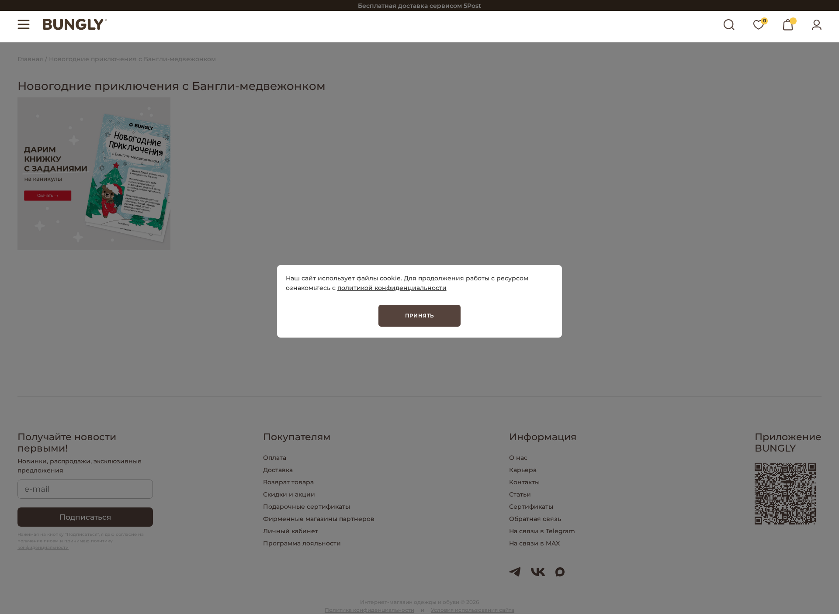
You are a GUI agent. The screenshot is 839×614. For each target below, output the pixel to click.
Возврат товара (288, 482)
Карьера (523, 470)
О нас (518, 458)
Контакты (524, 482)
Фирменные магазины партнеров (318, 519)
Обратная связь (535, 519)
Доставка (278, 470)
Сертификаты (531, 507)
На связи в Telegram (542, 531)
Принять (419, 315)
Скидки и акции (289, 494)
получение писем (38, 541)
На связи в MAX (534, 543)
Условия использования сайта (472, 610)
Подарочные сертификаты (306, 507)
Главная (30, 59)
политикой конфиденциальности (392, 288)
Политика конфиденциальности (369, 610)
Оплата (274, 458)
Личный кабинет (290, 531)
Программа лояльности (302, 543)
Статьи (520, 494)
